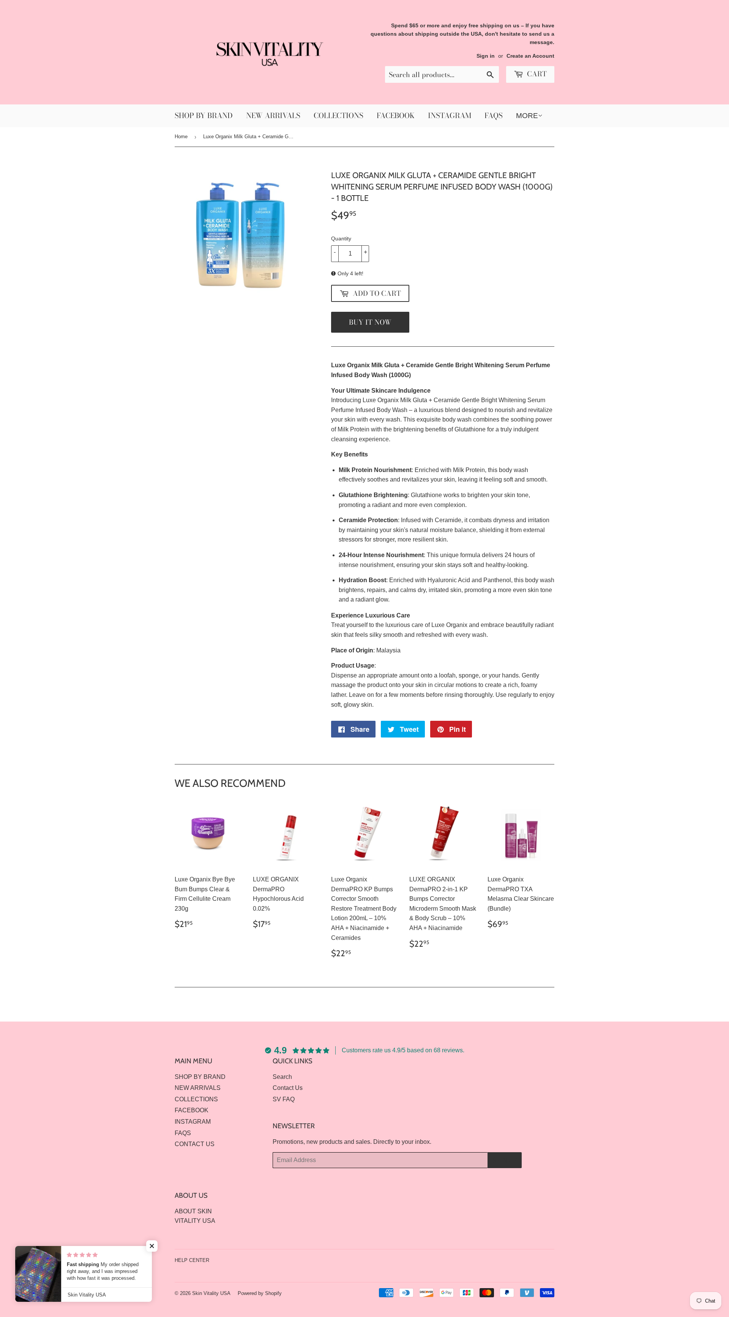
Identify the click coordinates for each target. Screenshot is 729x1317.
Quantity (341, 238)
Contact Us (288, 1088)
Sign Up (504, 1160)
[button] (152, 1246)
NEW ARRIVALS (273, 115)
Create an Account (530, 56)
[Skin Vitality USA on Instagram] (547, 1260)
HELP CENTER (192, 1260)
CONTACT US (195, 1144)
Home (181, 136)
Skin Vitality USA (211, 1293)
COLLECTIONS (338, 115)
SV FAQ (284, 1099)
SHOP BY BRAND (204, 115)
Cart (536, 74)
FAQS (493, 115)
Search (282, 1077)
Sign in (486, 56)
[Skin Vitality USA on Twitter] (520, 1260)
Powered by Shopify (260, 1293)
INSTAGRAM (449, 115)
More (527, 116)
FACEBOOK (396, 115)
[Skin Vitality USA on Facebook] (534, 1260)
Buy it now (370, 322)
